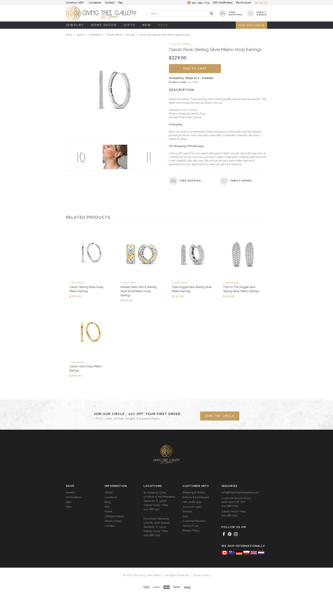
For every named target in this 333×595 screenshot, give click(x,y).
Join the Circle (251, 25)
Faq (120, 2)
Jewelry (75, 25)
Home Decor (104, 25)
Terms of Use (190, 525)
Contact (110, 2)
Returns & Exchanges (196, 497)
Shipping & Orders (194, 492)
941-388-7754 (152, 535)
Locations (95, 2)
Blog (108, 502)
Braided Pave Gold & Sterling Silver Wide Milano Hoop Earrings (138, 291)
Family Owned (262, 13)
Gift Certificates (223, 2)
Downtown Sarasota (156, 518)
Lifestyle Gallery (114, 516)
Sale (163, 25)
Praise (108, 511)
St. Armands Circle (155, 492)
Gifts (129, 25)
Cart (185, 516)
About (108, 492)
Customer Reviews (194, 521)
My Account (243, 2)
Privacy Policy (191, 530)
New (146, 25)
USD (75, 2)
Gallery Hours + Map (156, 505)
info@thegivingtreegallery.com (240, 492)
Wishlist (187, 511)
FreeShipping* (236, 13)
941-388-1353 (152, 509)
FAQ (107, 506)
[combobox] (181, 13)
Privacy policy (113, 521)
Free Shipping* (191, 180)
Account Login (192, 506)
